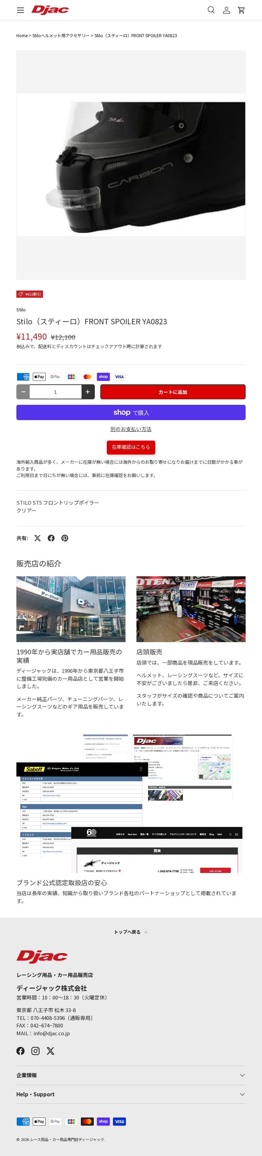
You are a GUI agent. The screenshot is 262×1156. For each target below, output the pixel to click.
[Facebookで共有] (51, 538)
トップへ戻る (128, 932)
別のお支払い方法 (131, 428)
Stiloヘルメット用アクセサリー (61, 35)
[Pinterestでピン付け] (65, 538)
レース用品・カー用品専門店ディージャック (67, 1139)
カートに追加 (173, 391)
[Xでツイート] (37, 538)
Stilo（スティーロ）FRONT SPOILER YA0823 (135, 35)
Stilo (21, 309)
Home (22, 35)
